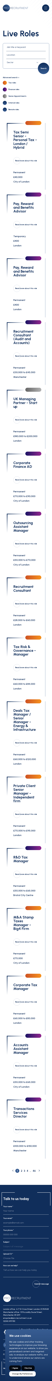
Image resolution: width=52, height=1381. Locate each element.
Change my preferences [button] (22, 1374)
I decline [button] (28, 1368)
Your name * (8, 1206)
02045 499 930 (9, 1321)
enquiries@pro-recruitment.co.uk (17, 1318)
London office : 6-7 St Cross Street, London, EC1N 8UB (26, 1309)
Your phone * (8, 1230)
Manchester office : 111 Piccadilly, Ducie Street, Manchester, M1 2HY (22, 1313)
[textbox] (23, 62)
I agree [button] (15, 1368)
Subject (6, 1242)
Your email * (8, 1218)
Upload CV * (8, 1254)
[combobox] (23, 62)
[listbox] (26, 1247)
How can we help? (10, 1266)
